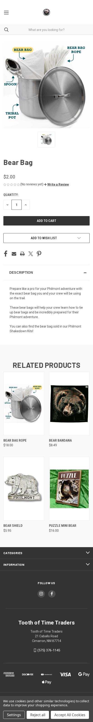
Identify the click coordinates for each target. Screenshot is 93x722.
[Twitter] (30, 254)
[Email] (14, 254)
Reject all (37, 714)
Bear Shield (13, 526)
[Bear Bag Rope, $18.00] (23, 404)
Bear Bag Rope (15, 440)
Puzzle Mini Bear (62, 526)
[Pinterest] (39, 254)
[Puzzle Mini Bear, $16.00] (69, 489)
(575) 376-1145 (48, 650)
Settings (14, 714)
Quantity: (11, 195)
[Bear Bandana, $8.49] (69, 404)
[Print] (22, 254)
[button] (56, 184)
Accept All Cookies (69, 714)
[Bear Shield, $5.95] (23, 489)
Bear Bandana (60, 440)
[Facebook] (5, 254)
